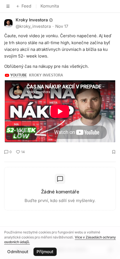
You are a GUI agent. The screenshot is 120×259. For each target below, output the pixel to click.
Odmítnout (17, 251)
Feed (26, 6)
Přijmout (45, 251)
